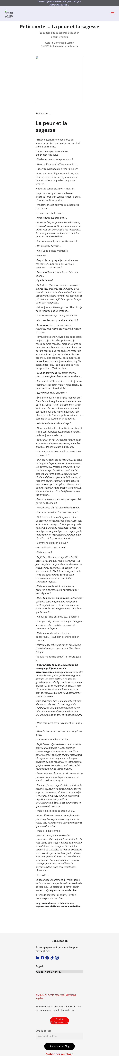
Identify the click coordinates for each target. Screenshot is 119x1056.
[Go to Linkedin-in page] (37, 958)
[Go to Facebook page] (42, 958)
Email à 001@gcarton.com (59, 1021)
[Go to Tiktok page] (52, 958)
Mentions (71, 994)
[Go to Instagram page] (57, 958)
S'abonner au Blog (59, 1046)
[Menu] (112, 13)
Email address (43, 1030)
